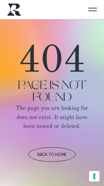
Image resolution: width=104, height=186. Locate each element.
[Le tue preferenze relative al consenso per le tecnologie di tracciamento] (94, 176)
